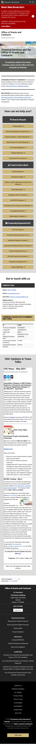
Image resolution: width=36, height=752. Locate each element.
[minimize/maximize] (33, 16)
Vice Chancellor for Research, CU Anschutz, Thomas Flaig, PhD (18, 662)
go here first (11, 495)
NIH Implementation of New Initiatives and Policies (16, 97)
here (13, 544)
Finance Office (18, 628)
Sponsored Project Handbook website (17, 86)
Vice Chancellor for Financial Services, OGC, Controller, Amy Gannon (18, 674)
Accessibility (18, 703)
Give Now (18, 713)
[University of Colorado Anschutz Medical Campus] (15, 2)
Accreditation (18, 706)
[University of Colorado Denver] (6, 2)
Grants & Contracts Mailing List (19, 297)
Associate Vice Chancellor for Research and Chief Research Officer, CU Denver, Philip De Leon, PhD (18, 668)
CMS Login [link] (18, 735)
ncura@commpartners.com (15, 546)
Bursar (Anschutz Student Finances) (18, 624)
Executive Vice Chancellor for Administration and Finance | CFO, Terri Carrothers (18, 656)
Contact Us (18, 685)
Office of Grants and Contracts (11, 33)
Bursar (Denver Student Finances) (18, 621)
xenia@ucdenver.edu (13, 293)
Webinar (23, 488)
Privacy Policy (18, 696)
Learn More (5, 26)
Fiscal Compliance (18, 632)
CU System (18, 692)
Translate (14, 581)
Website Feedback (18, 689)
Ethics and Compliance (18, 647)
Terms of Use (18, 699)
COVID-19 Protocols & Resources (18, 643)
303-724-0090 (12, 290)
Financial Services (7, 38)
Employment (18, 709)
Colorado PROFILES (18, 640)
